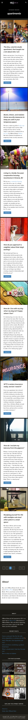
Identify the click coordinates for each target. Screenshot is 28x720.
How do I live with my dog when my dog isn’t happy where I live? (13, 311)
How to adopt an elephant (9, 653)
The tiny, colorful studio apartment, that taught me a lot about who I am (14, 49)
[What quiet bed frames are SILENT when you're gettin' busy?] (8, 669)
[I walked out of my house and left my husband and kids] (20, 694)
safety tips (21, 125)
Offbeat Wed (9, 590)
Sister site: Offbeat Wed (9, 711)
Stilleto (20, 133)
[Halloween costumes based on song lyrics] (8, 681)
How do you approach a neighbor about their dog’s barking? (14, 247)
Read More (7, 82)
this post (6, 133)
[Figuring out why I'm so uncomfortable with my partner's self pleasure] (20, 681)
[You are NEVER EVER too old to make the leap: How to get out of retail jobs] (8, 694)
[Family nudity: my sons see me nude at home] (20, 669)
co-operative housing (16, 181)
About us (4, 709)
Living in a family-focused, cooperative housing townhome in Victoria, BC (14, 175)
